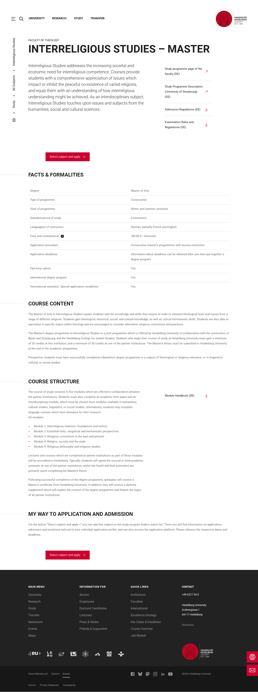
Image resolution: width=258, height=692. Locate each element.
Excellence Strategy (144, 615)
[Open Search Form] (23, 19)
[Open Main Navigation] (15, 19)
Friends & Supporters (93, 629)
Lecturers (86, 615)
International (139, 608)
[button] (52, 587)
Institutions (138, 595)
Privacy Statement (49, 685)
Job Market (138, 635)
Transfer (97, 18)
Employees (87, 601)
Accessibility (69, 685)
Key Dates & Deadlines (146, 622)
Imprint (32, 685)
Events (32, 629)
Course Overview (142, 629)
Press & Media (89, 622)
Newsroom (35, 622)
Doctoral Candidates (93, 608)
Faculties (137, 601)
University (37, 18)
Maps (32, 635)
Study (78, 18)
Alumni (84, 595)
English (66, 674)
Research (59, 18)
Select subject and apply (65, 156)
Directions (188, 624)
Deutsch (55, 674)
